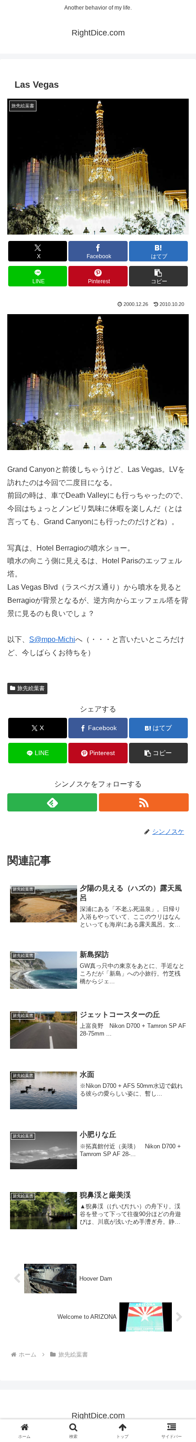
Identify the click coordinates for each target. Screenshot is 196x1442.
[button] (158, 276)
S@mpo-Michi (52, 639)
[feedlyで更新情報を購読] (52, 802)
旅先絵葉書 (31, 688)
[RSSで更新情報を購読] (144, 802)
